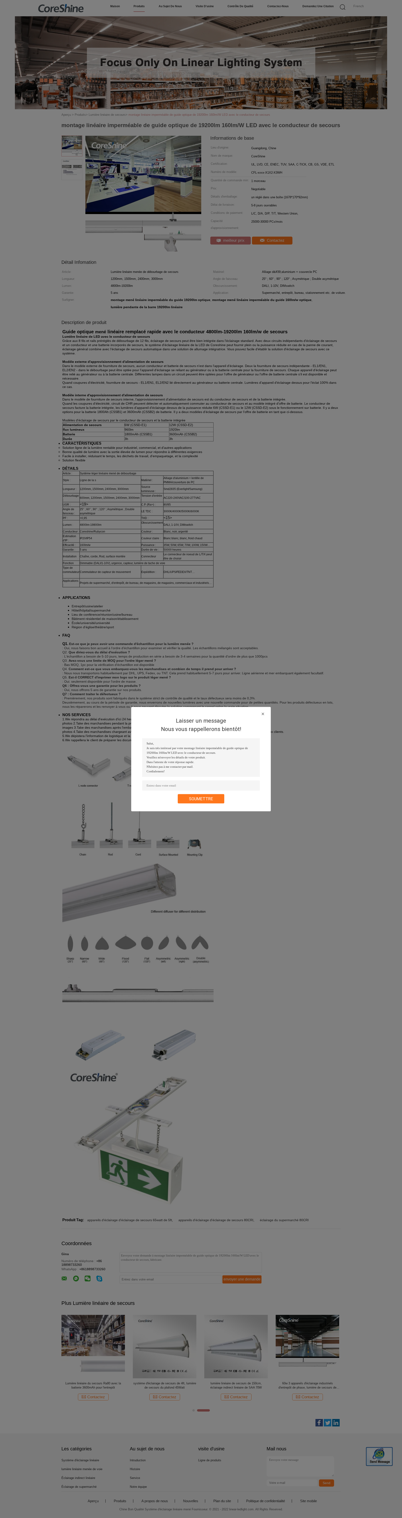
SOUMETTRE (201, 798)
